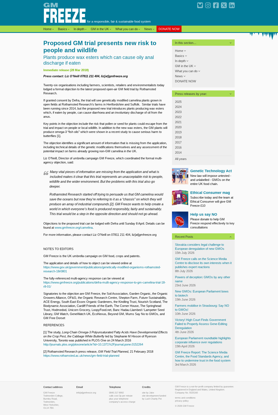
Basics (63, 29)
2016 (178, 147)
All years (181, 159)
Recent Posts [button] (184, 236)
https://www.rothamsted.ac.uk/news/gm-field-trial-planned (81, 355)
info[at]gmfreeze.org (86, 392)
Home (47, 29)
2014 (178, 152)
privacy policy (182, 401)
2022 (178, 117)
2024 (178, 107)
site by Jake (148, 392)
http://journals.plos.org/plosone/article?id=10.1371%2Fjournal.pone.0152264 (93, 344)
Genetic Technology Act (211, 171)
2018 (178, 137)
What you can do (127, 29)
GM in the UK (100, 29)
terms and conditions (185, 398)
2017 (178, 142)
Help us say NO (203, 214)
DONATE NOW (169, 29)
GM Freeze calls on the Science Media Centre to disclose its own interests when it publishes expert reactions (203, 263)
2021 (178, 122)
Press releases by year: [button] (191, 94)
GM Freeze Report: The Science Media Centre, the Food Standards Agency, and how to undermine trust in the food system (203, 356)
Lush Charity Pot (153, 399)
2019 (178, 132)
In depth (79, 29)
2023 (178, 112)
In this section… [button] (185, 43)
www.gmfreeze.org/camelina (74, 227)
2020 (178, 127)
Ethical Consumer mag (210, 193)
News (148, 29)
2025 (178, 101)
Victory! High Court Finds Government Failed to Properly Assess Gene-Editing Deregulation (201, 324)
